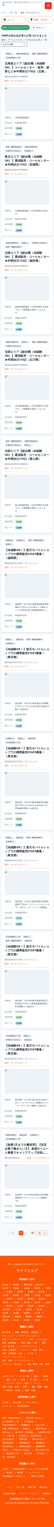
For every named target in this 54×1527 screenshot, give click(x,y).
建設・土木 (11, 1379)
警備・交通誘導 (9, 1349)
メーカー (37, 1383)
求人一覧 (13, 12)
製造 (23, 1379)
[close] (27, 27)
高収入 (5, 1449)
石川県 (41, 1291)
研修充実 (28, 1453)
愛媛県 (39, 1316)
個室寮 (20, 1472)
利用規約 (47, 1493)
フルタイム (7, 1405)
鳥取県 (29, 1316)
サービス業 (24, 1376)
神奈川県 (28, 1284)
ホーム (3, 12)
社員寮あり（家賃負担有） (31, 1435)
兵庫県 (5, 1295)
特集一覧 (32, 1487)
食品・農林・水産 (40, 1386)
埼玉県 (5, 1288)
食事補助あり (25, 1442)
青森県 (16, 1313)
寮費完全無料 (25, 1446)
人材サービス (8, 1376)
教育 (25, 1386)
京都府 (16, 1302)
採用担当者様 (9, 1493)
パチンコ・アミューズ (12, 1357)
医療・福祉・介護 (29, 1342)
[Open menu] (48, 5)
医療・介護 (30, 1390)
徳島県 (16, 1320)
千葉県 (48, 1288)
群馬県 (37, 1288)
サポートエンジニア (28, 1335)
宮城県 (9, 1291)
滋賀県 (48, 1295)
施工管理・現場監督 (24, 1432)
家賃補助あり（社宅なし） (14, 1476)
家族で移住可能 (42, 1449)
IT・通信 (34, 1379)
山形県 (20, 1305)
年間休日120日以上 (34, 1418)
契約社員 (17, 1402)
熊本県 (9, 1305)
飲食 (36, 1376)
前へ (14, 1232)
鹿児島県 (6, 1309)
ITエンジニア (8, 1335)
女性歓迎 (41, 1453)
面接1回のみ (41, 1428)
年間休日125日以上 (22, 1449)
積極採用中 (41, 1446)
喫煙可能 (23, 1439)
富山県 (37, 1302)
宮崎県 (41, 1305)
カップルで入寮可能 (39, 1469)
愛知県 (16, 1284)
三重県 (27, 1295)
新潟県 (31, 1298)
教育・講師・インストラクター (16, 1360)
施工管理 (6, 1332)
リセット (40, 27)
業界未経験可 (8, 1439)
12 (32, 1232)
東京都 (5, 1284)
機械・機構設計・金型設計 (27, 1332)
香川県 (39, 1309)
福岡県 (20, 1291)
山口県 (37, 1313)
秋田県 (27, 1313)
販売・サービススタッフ (13, 1339)
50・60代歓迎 (8, 1457)
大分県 (18, 1309)
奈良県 (20, 1298)
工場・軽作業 (8, 1346)
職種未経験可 (8, 1442)
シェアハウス (34, 1472)
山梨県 (48, 1302)
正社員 (5, 1402)
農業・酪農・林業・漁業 (38, 1364)
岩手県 (27, 1302)
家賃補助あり (8, 1446)
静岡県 (16, 1295)
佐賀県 (5, 1313)
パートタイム (32, 1402)
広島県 (37, 1295)
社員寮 (5, 1469)
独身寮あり (41, 1442)
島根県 (27, 1320)
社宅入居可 (40, 1425)
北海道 (27, 1288)
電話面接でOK (12, 1453)
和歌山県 (6, 1316)
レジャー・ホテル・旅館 (17, 1383)
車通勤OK (25, 1425)
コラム (10, 1487)
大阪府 (16, 1288)
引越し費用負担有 (10, 1428)
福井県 (41, 1298)
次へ (40, 1232)
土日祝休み (29, 1421)
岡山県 (31, 1305)
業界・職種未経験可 (11, 1418)
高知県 (5, 1320)
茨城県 (31, 1291)
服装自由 (6, 1432)
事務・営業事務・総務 (12, 1353)
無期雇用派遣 (23, 1405)
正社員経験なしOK (10, 1421)
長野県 (29, 1309)
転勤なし (27, 1428)
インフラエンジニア (28, 1346)
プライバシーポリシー (29, 1493)
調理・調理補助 (9, 1342)
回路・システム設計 (38, 1339)
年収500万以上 (38, 1439)
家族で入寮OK (37, 1476)
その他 (30, 1353)
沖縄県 (37, 1320)
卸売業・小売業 (13, 1390)
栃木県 (39, 1284)
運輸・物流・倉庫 (10, 1386)
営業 (44, 1342)
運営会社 (43, 1487)
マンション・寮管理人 (12, 1364)
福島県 (9, 1298)
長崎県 (5, 1302)
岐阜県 (18, 1316)
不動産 (45, 1376)
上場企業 (10, 1435)
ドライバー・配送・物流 (32, 1349)
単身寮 (9, 1472)
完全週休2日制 (44, 1432)
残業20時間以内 (9, 1425)
